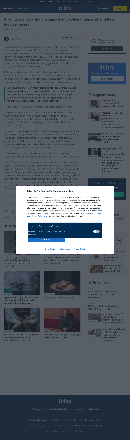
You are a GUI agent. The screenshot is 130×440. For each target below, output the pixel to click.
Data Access (65, 249)
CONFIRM (46, 240)
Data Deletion (50, 249)
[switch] (96, 231)
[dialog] (65, 220)
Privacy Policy (79, 249)
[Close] (109, 191)
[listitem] (64, 226)
